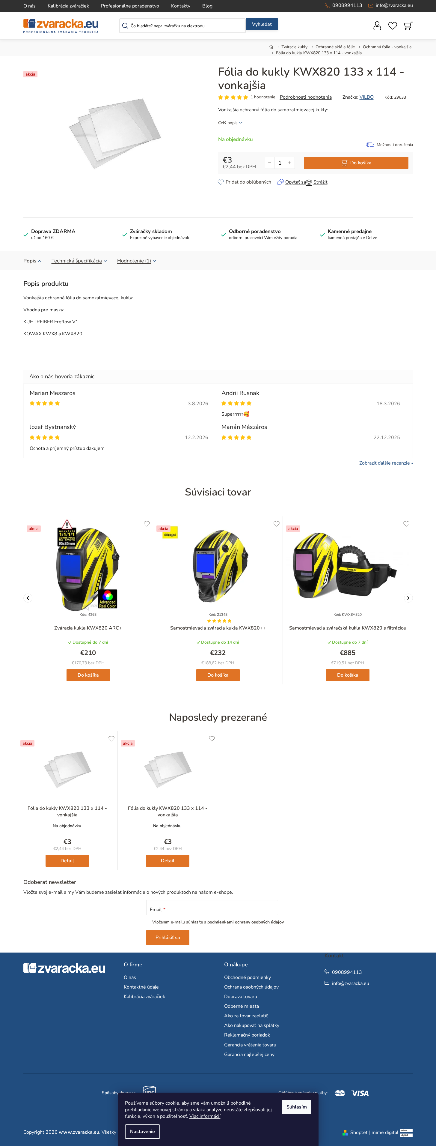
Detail (67, 860)
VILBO (367, 97)
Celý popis (228, 123)
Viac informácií (205, 1116)
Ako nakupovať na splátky (251, 1025)
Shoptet (359, 1132)
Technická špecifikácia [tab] (77, 260)
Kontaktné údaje (141, 987)
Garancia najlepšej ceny (249, 1054)
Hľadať (262, 24)
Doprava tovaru (240, 996)
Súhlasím (296, 1107)
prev (27, 598)
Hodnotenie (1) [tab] (134, 260)
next (408, 598)
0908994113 (347, 5)
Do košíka (361, 163)
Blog (207, 6)
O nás (29, 6)
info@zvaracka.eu (394, 5)
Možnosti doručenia (395, 145)
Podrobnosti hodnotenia (306, 97)
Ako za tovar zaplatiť (246, 1016)
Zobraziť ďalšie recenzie (384, 463)
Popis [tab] (29, 260)
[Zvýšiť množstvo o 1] (290, 163)
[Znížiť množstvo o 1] (270, 163)
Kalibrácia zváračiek (68, 6)
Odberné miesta (241, 1006)
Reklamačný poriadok (247, 1035)
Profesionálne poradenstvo (130, 6)
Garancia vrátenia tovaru (250, 1045)
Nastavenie (142, 1131)
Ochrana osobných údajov (251, 987)
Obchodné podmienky (247, 977)
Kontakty (180, 6)
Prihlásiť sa (168, 937)
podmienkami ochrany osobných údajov (245, 922)
